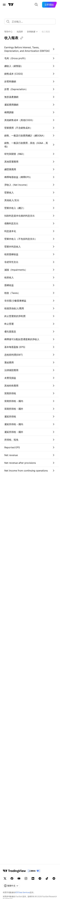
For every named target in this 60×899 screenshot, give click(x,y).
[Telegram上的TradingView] (40, 878)
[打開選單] (4, 5)
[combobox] (30, 21)
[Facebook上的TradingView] (12, 878)
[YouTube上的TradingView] (19, 878)
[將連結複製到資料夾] (22, 38)
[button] (8, 31)
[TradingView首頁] (11, 5)
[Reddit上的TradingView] (54, 878)
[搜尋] (36, 5)
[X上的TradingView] (5, 878)
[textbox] (31, 21)
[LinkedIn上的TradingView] (33, 878)
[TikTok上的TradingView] (47, 878)
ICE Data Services (22, 892)
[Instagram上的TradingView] (26, 878)
